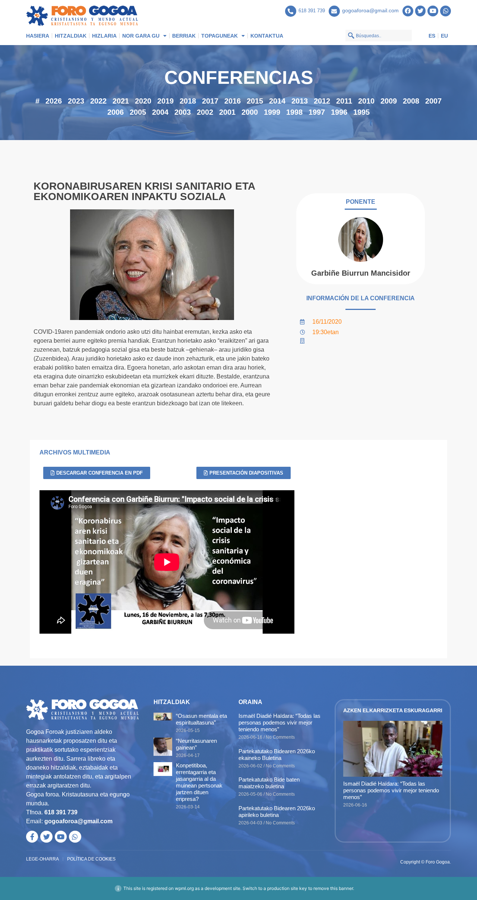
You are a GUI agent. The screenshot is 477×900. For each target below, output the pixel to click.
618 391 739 (311, 10)
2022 (98, 101)
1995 (361, 112)
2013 (299, 101)
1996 (339, 112)
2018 (188, 101)
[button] (243, 473)
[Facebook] (407, 11)
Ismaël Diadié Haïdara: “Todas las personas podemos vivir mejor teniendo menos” (279, 722)
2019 (165, 101)
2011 (344, 101)
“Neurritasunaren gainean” (196, 744)
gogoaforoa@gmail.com (370, 10)
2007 (433, 101)
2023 (76, 101)
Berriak (184, 36)
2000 (249, 112)
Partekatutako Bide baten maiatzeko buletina (269, 782)
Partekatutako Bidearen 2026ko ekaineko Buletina (276, 754)
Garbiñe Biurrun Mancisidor (360, 273)
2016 (232, 101)
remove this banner (333, 888)
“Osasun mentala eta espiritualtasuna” (201, 719)
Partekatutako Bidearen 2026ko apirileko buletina (276, 811)
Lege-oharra (42, 859)
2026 (53, 101)
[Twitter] (420, 11)
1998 (294, 112)
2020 (143, 101)
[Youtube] (432, 11)
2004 (160, 112)
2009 (388, 101)
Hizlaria (104, 36)
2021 (121, 101)
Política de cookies (91, 859)
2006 (115, 112)
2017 (210, 101)
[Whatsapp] (445, 11)
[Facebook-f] (32, 837)
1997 (317, 112)
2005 (138, 112)
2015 (255, 101)
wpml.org (184, 888)
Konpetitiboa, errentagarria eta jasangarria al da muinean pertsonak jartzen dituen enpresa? (199, 782)
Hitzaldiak (70, 36)
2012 (322, 101)
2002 (205, 112)
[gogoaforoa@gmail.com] (334, 11)
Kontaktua (266, 36)
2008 (411, 101)
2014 (277, 101)
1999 (272, 112)
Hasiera (37, 36)
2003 (182, 112)
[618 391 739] (290, 11)
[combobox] (378, 35)
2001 (227, 112)
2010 (366, 101)
